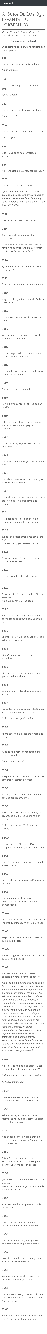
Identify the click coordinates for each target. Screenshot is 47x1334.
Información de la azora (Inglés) (23, 41)
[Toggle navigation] (42, 3)
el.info (8, 3)
